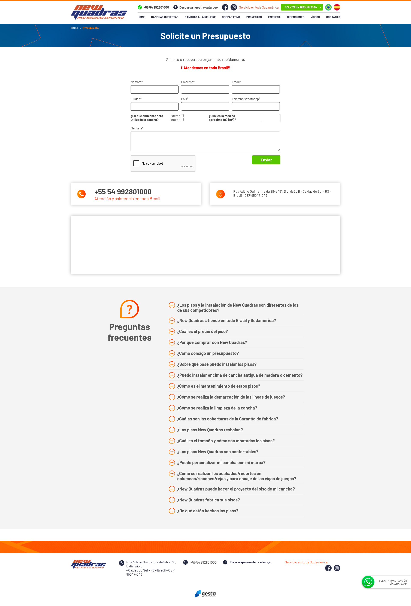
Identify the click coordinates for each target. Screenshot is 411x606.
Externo (175, 116)
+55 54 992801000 (156, 7)
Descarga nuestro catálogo (198, 7)
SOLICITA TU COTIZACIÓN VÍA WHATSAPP (393, 582)
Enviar (266, 160)
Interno (175, 120)
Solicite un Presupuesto (301, 7)
